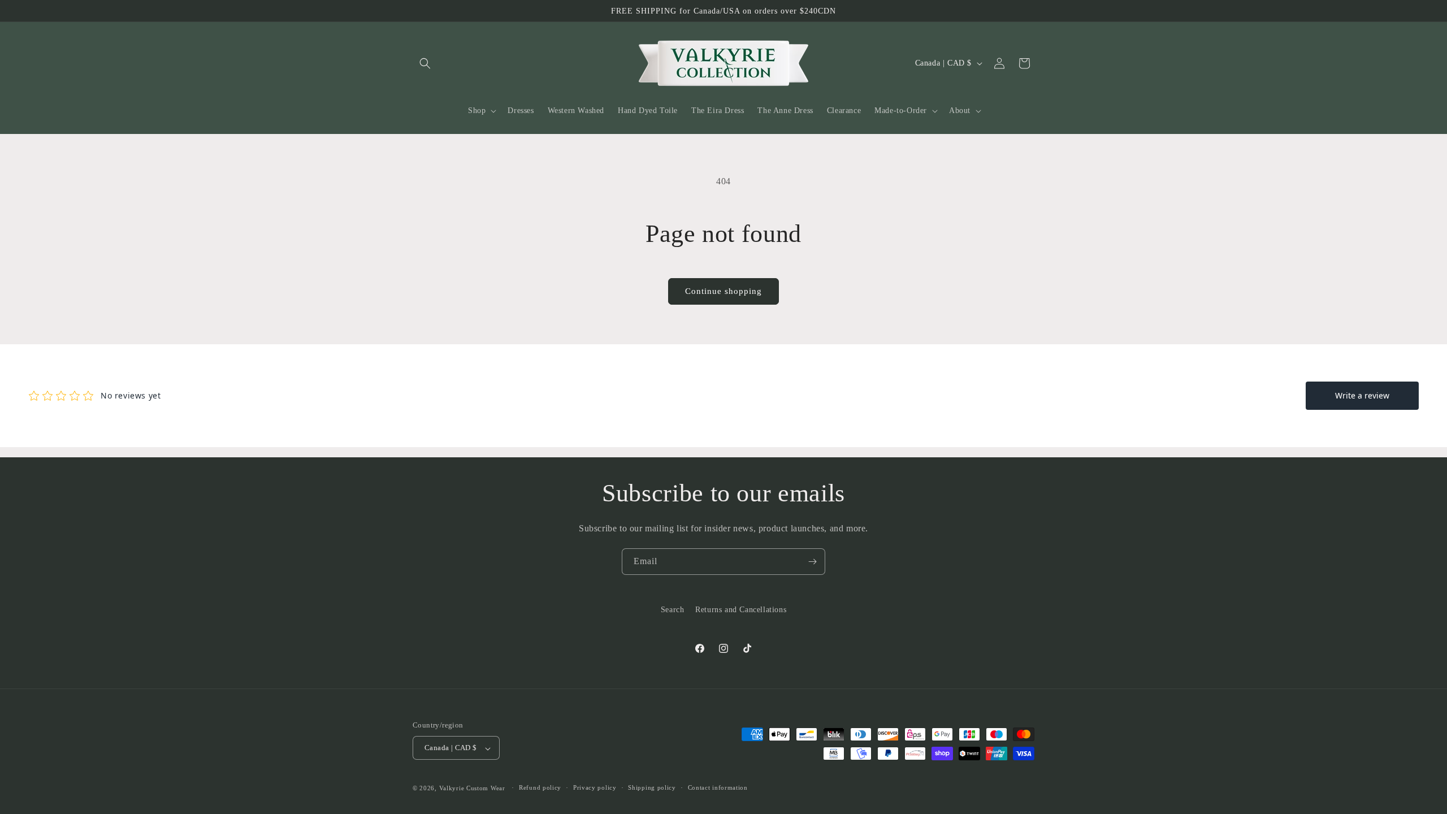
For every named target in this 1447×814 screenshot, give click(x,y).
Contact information (718, 787)
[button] (425, 63)
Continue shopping (723, 291)
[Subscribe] (812, 561)
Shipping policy (652, 787)
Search (672, 609)
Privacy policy (595, 787)
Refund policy (540, 787)
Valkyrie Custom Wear (472, 788)
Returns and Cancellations (740, 609)
